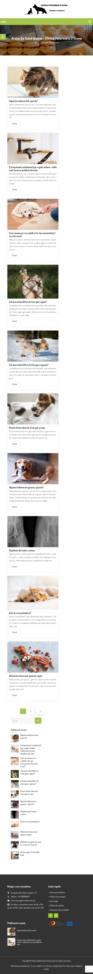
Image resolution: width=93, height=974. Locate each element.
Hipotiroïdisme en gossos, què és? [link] (26, 487)
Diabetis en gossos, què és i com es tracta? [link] (30, 843)
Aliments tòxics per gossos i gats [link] (25, 675)
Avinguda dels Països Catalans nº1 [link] (24, 892)
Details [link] (14, 123)
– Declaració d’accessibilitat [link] (58, 910)
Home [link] (37, 42)
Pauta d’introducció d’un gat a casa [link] (27, 427)
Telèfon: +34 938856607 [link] (20, 896)
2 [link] (31, 711)
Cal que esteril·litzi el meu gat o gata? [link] (28, 301)
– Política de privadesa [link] (57, 896)
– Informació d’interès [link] (56, 892)
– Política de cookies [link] (56, 905)
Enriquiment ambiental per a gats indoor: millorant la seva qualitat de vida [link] (33, 168)
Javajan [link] (33, 966)
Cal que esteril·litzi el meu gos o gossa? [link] (28, 364)
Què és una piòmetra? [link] (20, 612)
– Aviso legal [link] (53, 901)
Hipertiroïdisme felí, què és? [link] (23, 101)
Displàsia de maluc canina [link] (22, 550)
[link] (3, 37)
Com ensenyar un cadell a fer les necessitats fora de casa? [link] (32, 234)
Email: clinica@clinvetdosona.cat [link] (23, 900)
